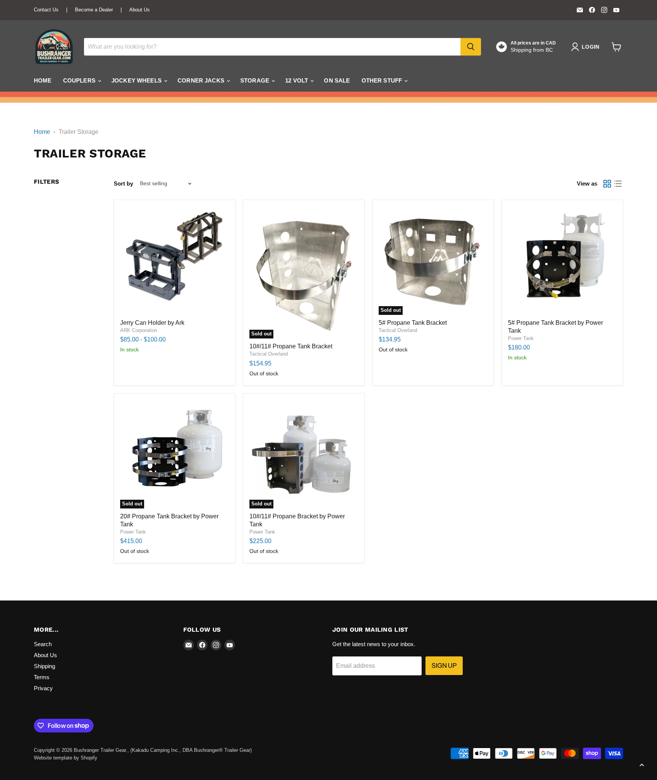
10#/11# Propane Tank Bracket (290, 346)
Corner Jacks (202, 80)
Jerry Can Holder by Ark (152, 322)
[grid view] (607, 183)
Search (43, 644)
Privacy (43, 688)
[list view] (618, 183)
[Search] (470, 47)
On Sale (337, 80)
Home (43, 80)
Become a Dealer (94, 10)
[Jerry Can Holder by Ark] (174, 260)
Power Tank (521, 338)
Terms (41, 677)
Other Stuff (383, 80)
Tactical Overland (268, 354)
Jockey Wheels (137, 80)
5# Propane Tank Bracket (413, 322)
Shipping (44, 666)
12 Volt (297, 80)
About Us (139, 10)
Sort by (123, 183)
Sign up (444, 665)
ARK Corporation (138, 330)
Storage (255, 80)
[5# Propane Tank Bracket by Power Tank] (562, 260)
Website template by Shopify (65, 758)
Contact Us (46, 10)
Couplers (80, 80)
